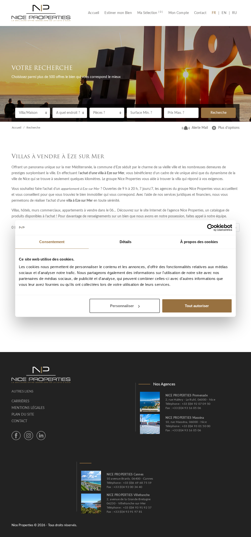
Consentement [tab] (51, 241)
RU (234, 13)
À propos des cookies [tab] (199, 241)
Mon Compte (178, 13)
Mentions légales (28, 408)
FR (215, 13)
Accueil (95, 13)
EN (224, 13)
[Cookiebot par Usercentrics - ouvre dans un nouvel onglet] (210, 227)
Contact (200, 13)
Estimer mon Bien (118, 13)
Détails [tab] (126, 241)
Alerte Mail (200, 128)
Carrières (20, 401)
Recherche (218, 113)
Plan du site (23, 414)
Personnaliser (122, 306)
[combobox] (32, 113)
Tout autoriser (197, 306)
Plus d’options (228, 128)
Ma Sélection (150, 13)
